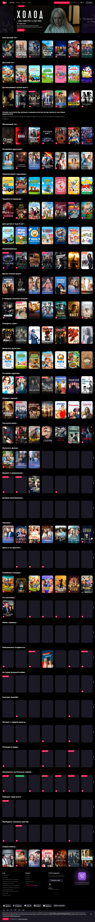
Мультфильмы (29, 881)
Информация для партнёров (9, 881)
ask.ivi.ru (50, 888)
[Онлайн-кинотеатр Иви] (4, 2)
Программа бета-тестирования (10, 879)
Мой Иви (27, 875)
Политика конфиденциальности (10, 887)
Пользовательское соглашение (10, 885)
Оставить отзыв (6, 895)
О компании (5, 875)
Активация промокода (31, 885)
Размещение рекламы (8, 883)
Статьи (27, 883)
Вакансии (4, 877)
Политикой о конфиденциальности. (11, 915)
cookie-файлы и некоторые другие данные (59, 913)
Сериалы (27, 879)
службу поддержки (22, 919)
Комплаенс (5, 893)
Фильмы (27, 877)
